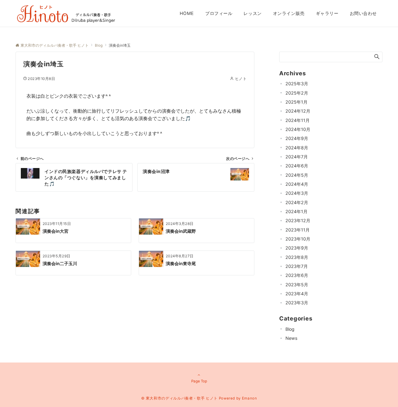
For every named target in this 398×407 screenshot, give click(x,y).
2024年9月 (296, 138)
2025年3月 (296, 83)
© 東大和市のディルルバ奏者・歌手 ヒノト (179, 398)
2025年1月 (296, 102)
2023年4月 (296, 293)
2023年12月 (297, 220)
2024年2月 (296, 202)
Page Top (199, 381)
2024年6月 (296, 165)
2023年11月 (297, 229)
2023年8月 (296, 257)
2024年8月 (296, 147)
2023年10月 (297, 238)
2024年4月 (296, 184)
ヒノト (241, 79)
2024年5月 (296, 175)
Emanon (249, 398)
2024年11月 (297, 120)
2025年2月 (296, 93)
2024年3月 (296, 193)
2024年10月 (297, 129)
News (291, 338)
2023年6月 (296, 275)
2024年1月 (296, 211)
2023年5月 (296, 284)
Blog (289, 329)
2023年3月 (296, 302)
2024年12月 (297, 111)
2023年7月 (296, 266)
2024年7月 (296, 156)
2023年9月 (296, 247)
